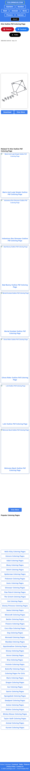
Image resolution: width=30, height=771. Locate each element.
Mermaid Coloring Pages (15, 637)
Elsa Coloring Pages (15, 660)
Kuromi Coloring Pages (15, 728)
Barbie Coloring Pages (15, 619)
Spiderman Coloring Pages (15, 574)
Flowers (9, 15)
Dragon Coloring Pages (15, 682)
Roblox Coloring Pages (15, 709)
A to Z (15, 19)
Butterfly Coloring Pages (15, 669)
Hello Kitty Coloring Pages (15, 552)
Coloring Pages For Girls (15, 673)
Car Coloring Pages (15, 687)
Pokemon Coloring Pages (15, 579)
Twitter (16, 34)
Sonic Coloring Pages (15, 583)
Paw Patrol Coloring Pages (15, 592)
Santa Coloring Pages (15, 610)
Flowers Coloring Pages (15, 624)
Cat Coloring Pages (15, 601)
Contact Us (20, 766)
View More (21, 112)
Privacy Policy (11, 766)
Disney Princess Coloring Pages (15, 606)
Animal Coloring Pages (15, 723)
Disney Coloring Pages (15, 651)
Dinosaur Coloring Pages (15, 588)
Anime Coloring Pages (15, 705)
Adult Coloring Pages (14, 561)
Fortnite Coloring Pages (15, 664)
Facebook (23, 29)
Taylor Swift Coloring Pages (15, 718)
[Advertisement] (15, 57)
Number (21, 7)
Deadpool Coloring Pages (15, 700)
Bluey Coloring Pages (15, 565)
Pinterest (9, 29)
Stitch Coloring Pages (15, 570)
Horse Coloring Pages (15, 655)
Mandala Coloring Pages (15, 642)
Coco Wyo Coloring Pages (15, 628)
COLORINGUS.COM (15, 2)
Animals (15, 11)
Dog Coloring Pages (15, 633)
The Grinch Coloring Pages (15, 597)
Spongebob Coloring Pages (15, 696)
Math (5, 11)
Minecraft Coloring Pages (15, 615)
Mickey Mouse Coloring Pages (15, 714)
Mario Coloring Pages (15, 678)
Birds (25, 11)
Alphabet (9, 7)
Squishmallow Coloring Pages (15, 646)
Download (7, 112)
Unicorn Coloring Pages (15, 556)
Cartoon (20, 15)
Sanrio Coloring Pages (15, 691)
